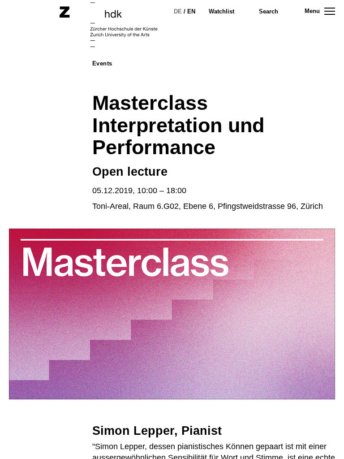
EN (191, 11)
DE (178, 11)
